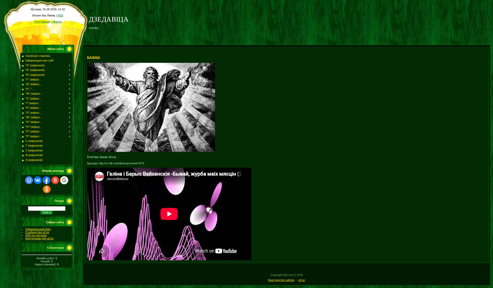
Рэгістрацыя (42, 21)
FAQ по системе (36, 235)
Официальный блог (38, 229)
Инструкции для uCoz (39, 238)
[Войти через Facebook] (46, 180)
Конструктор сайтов (281, 280)
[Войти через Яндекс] (55, 180)
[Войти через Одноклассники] (47, 189)
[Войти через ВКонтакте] (38, 180)
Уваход (57, 21)
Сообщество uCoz (37, 232)
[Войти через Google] (64, 180)
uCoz (301, 280)
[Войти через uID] (29, 180)
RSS (60, 15)
